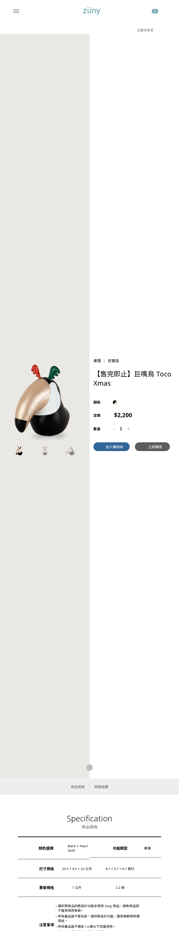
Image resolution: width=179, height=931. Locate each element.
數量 (96, 429)
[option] (45, 400)
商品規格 (78, 786)
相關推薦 (101, 786)
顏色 (96, 402)
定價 (96, 415)
